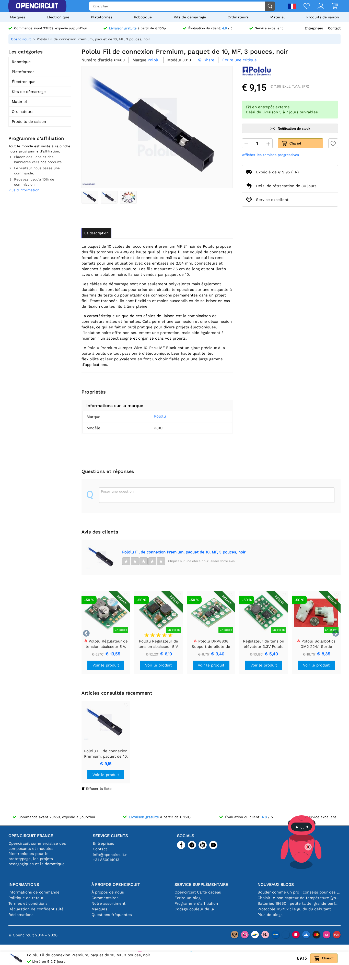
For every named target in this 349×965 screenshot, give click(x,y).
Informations (23, 884)
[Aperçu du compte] (317, 6)
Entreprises (314, 28)
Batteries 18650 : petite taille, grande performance (299, 903)
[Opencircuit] (37, 6)
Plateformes (101, 17)
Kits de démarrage (190, 17)
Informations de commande (34, 892)
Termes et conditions (28, 903)
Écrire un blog (188, 898)
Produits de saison (322, 17)
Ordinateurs (238, 17)
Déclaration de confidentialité (36, 909)
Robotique (143, 17)
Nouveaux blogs (276, 884)
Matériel (277, 17)
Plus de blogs (270, 914)
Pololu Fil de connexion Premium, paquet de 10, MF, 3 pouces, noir (184, 552)
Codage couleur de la (194, 909)
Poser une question (117, 491)
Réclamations (20, 914)
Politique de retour (25, 898)
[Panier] (331, 6)
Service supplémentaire (201, 884)
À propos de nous (107, 892)
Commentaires (105, 898)
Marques (17, 17)
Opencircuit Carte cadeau (198, 892)
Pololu (160, 416)
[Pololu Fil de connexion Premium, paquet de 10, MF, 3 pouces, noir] (90, 197)
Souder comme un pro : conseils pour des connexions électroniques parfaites (299, 892)
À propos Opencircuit (115, 884)
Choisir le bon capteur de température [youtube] (299, 898)
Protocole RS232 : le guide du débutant (294, 909)
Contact (334, 28)
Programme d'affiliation (196, 903)
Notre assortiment (108, 903)
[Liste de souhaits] (303, 6)
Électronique (58, 17)
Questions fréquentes (111, 914)
